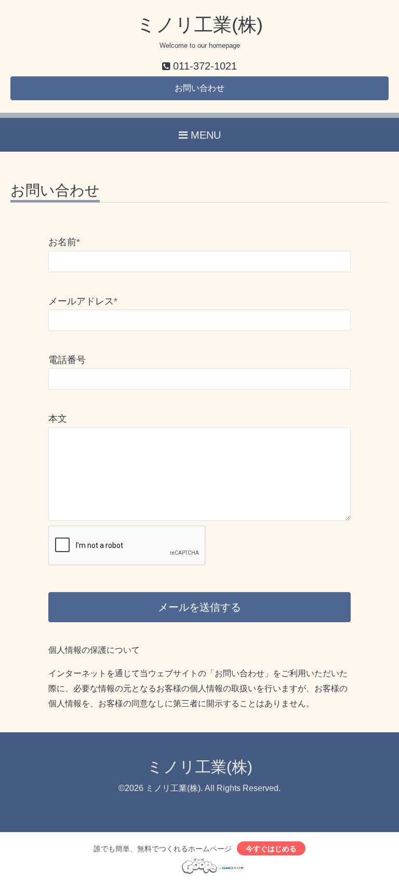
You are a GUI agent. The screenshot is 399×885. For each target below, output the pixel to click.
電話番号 (67, 360)
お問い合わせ (199, 88)
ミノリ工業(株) (200, 24)
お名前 (64, 242)
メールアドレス (82, 301)
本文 (57, 418)
